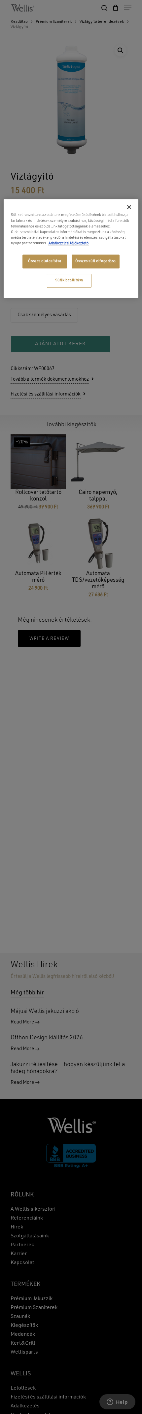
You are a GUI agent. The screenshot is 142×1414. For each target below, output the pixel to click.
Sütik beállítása (69, 280)
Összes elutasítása (44, 261)
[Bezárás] (129, 207)
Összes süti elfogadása (95, 261)
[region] (71, 248)
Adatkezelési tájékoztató (69, 243)
